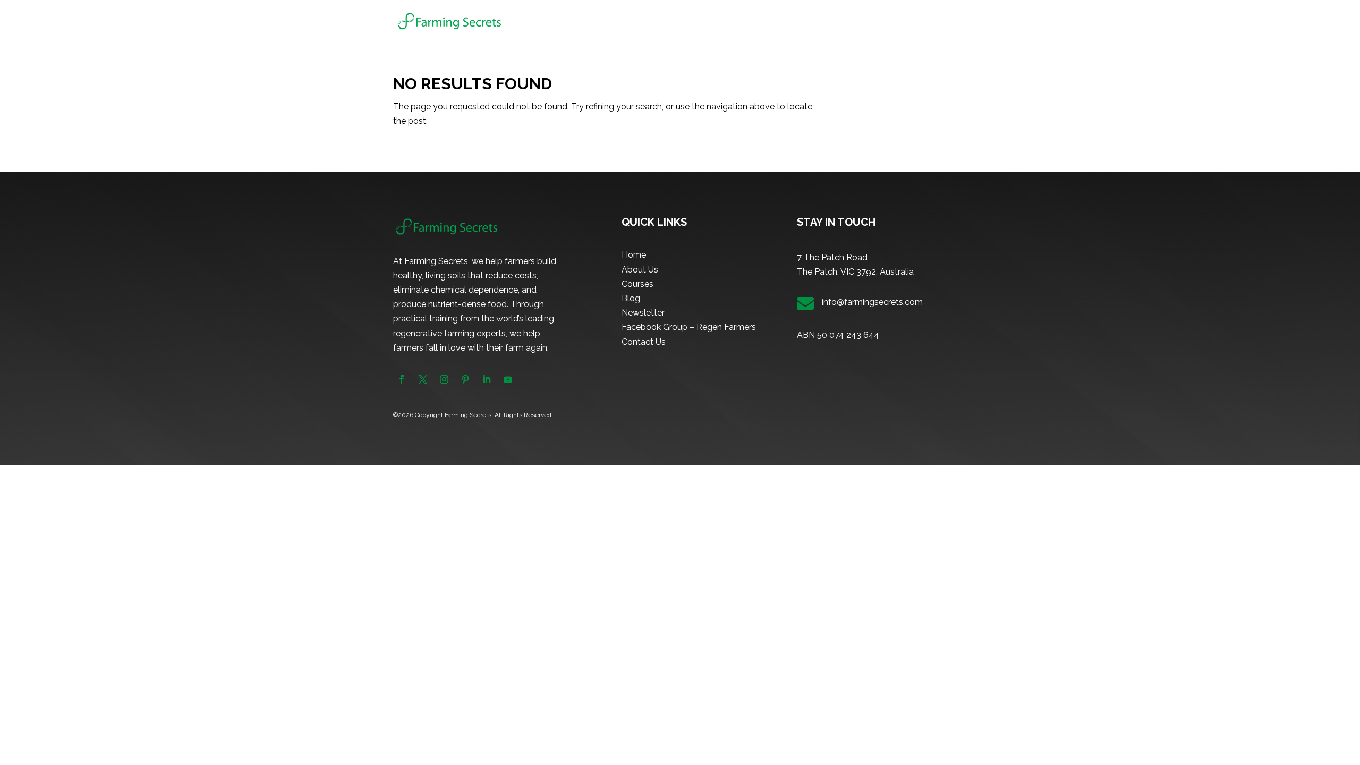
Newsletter (902, 22)
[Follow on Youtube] (507, 379)
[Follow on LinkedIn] (486, 379)
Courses (811, 22)
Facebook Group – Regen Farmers (689, 327)
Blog (859, 22)
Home (724, 22)
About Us (766, 22)
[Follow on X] (422, 379)
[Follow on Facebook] (401, 379)
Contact (952, 22)
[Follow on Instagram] (444, 379)
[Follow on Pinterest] (465, 379)
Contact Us (644, 342)
